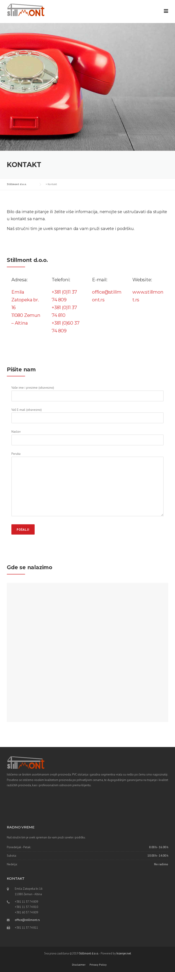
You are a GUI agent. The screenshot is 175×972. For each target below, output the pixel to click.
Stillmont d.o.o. (89, 953)
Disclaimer (78, 964)
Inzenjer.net (123, 953)
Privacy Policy (98, 964)
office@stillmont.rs (27, 920)
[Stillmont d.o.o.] (26, 10)
